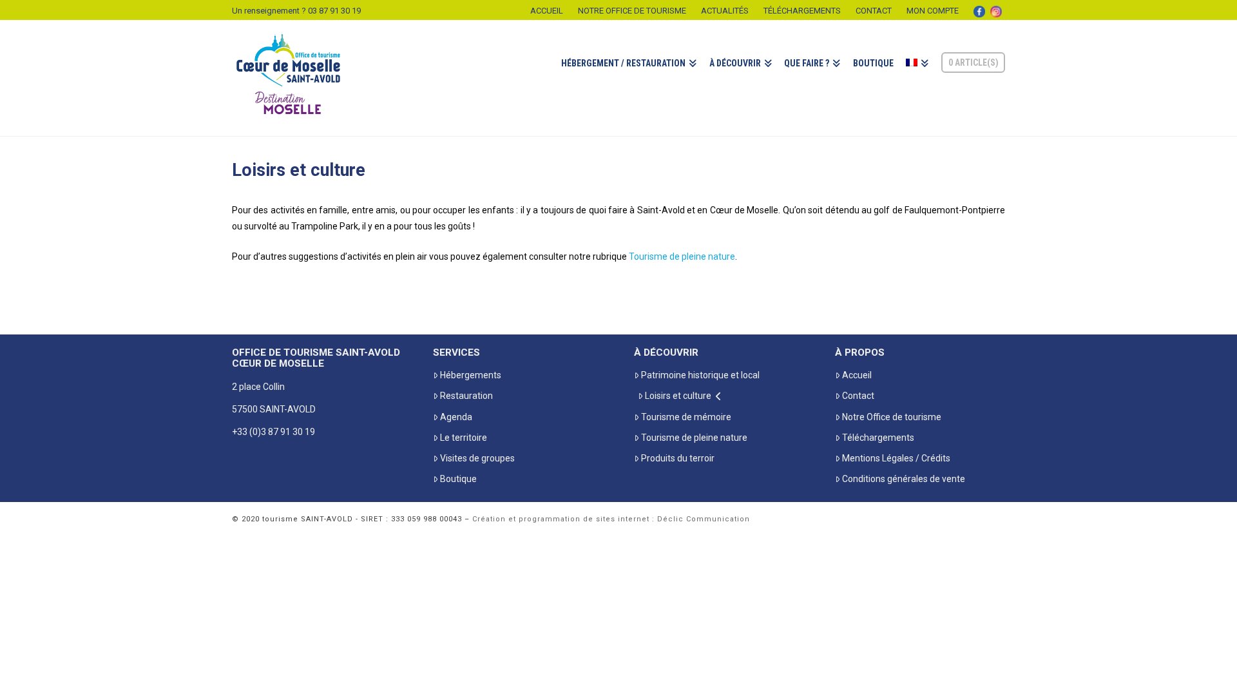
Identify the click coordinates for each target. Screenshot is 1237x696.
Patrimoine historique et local (700, 375)
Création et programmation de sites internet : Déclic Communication (611, 519)
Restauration (466, 395)
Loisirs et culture (678, 395)
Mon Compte (932, 10)
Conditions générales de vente (903, 478)
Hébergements (470, 375)
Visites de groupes (477, 458)
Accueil (546, 10)
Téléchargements (802, 10)
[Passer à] (916, 78)
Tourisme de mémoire (686, 416)
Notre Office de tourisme (632, 10)
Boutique (458, 478)
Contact (874, 10)
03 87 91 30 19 (334, 10)
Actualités (725, 10)
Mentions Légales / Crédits (896, 458)
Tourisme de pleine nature (682, 256)
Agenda (456, 416)
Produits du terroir (677, 458)
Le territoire (463, 437)
